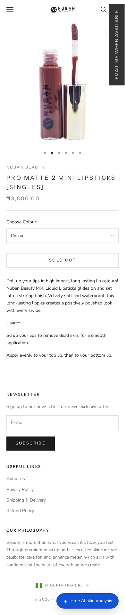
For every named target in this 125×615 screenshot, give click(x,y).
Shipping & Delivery (26, 500)
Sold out (62, 260)
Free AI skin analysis (91, 600)
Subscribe (31, 443)
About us (15, 479)
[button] (116, 44)
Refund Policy (20, 511)
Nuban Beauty (25, 167)
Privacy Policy (20, 489)
